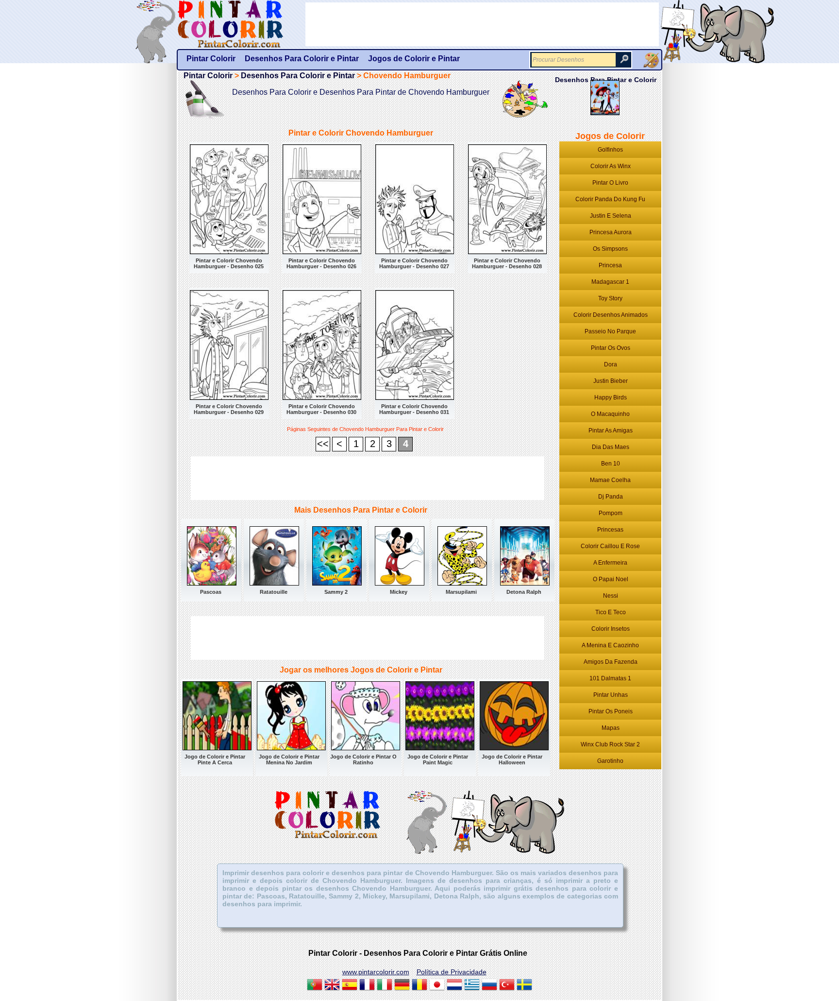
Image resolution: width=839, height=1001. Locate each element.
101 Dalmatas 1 (610, 678)
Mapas (611, 728)
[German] (402, 986)
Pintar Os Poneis (610, 711)
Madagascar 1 (610, 281)
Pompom (610, 513)
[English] (332, 986)
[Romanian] (419, 986)
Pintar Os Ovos (610, 348)
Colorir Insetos (610, 628)
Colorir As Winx (610, 166)
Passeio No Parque (610, 331)
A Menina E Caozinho (610, 645)
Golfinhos (610, 149)
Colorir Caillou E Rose (610, 546)
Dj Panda (610, 496)
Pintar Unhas (610, 694)
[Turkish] (507, 986)
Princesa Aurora (610, 232)
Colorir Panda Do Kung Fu (610, 199)
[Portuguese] (314, 986)
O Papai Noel (610, 579)
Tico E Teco (610, 612)
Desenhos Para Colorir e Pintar (298, 75)
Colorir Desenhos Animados (610, 314)
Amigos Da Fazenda (611, 661)
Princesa (610, 265)
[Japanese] (437, 986)
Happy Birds (610, 397)
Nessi (610, 595)
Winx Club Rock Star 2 (610, 744)
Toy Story (610, 298)
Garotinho (610, 761)
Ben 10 (610, 463)
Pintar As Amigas (610, 430)
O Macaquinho (610, 414)
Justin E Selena (610, 215)
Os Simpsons (610, 248)
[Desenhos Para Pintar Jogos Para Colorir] (651, 60)
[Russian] (489, 986)
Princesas (610, 529)
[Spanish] (349, 986)
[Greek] (472, 986)
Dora (610, 364)
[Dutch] (454, 986)
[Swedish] (524, 986)
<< (323, 443)
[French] (367, 986)
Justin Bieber (610, 381)
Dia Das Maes (610, 447)
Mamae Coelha (610, 480)
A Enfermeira (610, 562)
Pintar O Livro (610, 182)
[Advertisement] (367, 478)
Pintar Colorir (241, 24)
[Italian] (384, 986)
